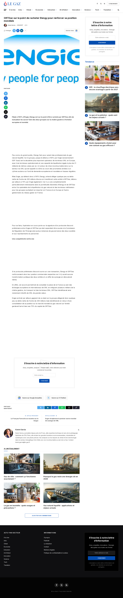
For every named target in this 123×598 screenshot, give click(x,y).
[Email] (6, 112)
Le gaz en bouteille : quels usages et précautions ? (19, 507)
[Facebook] (6, 98)
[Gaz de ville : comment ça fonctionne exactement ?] (22, 464)
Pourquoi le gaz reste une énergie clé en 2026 (60, 478)
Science (88, 10)
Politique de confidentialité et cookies (56, 553)
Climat (28, 10)
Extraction (51, 10)
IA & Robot (64, 10)
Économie (39, 10)
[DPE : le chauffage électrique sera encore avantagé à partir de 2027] (102, 75)
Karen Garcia (11, 25)
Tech (97, 10)
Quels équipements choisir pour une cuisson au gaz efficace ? (102, 144)
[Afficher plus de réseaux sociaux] (25, 30)
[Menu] (5, 10)
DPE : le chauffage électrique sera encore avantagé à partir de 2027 (103, 88)
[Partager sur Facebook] (18, 30)
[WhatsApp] (6, 107)
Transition (107, 10)
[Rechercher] (118, 10)
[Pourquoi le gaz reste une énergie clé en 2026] (61, 464)
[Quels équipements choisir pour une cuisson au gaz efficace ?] (102, 130)
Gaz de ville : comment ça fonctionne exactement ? (20, 478)
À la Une (12, 10)
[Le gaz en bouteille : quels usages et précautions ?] (22, 493)
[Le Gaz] (12, 3)
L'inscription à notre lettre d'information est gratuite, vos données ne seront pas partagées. (102, 49)
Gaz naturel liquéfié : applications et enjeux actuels (58, 507)
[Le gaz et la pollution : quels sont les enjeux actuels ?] (102, 102)
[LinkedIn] (6, 103)
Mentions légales (49, 550)
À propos (47, 537)
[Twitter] (6, 93)
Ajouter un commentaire (41, 515)
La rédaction (48, 543)
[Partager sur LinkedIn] (21, 30)
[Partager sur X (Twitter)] (14, 30)
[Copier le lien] (6, 117)
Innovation (76, 10)
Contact (46, 547)
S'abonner (113, 3)
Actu (20, 10)
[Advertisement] (47, 101)
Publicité (46, 540)
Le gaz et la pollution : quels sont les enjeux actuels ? (103, 116)
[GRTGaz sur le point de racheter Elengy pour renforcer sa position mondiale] (42, 59)
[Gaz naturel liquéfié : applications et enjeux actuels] (61, 493)
